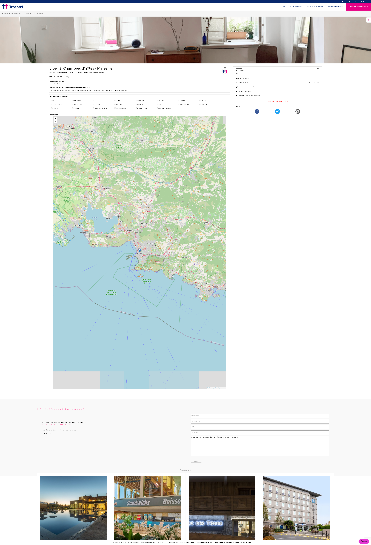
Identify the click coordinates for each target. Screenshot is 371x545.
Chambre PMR (142, 108)
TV (53, 100)
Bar (159, 104)
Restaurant (141, 104)
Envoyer (196, 461)
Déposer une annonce (358, 6)
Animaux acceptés (164, 108)
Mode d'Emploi (296, 6)
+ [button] (55, 118)
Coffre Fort (77, 100)
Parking (76, 108)
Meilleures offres (335, 6)
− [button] (55, 121)
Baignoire (204, 100)
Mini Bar (161, 100)
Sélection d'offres (315, 6)
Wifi (96, 100)
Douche (182, 100)
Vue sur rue (98, 104)
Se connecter (365, 1)
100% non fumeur (101, 108)
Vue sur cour (77, 104)
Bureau (118, 100)
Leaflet (209, 388)
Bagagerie (204, 104)
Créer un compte (350, 1)
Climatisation (141, 100)
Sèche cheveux (57, 104)
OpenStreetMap (216, 388)
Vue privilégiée (121, 104)
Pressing (55, 108)
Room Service (184, 104)
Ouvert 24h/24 (121, 108)
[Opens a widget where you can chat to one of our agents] (363, 541)
